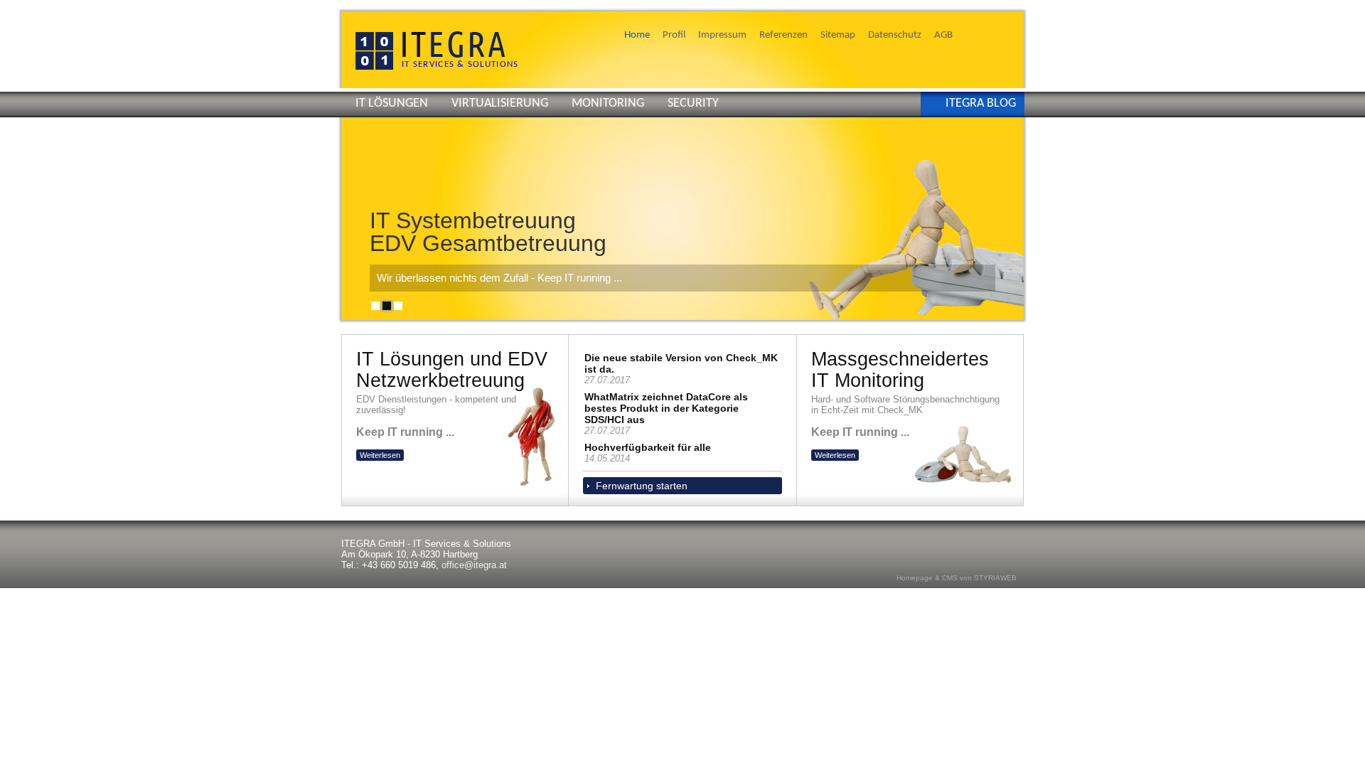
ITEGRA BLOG (981, 103)
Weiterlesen (380, 455)
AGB (943, 35)
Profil (674, 35)
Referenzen (783, 35)
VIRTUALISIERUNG (499, 103)
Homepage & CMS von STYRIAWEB (956, 578)
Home (637, 35)
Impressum (722, 35)
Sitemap (837, 35)
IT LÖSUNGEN (391, 103)
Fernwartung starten (641, 485)
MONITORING (608, 103)
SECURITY (693, 103)
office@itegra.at (474, 565)
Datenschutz (894, 35)
